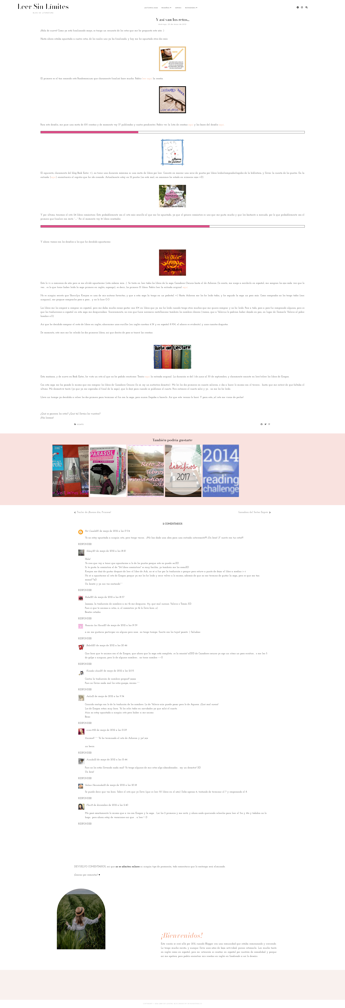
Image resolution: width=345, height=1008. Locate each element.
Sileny (89, 551)
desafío (80, 424)
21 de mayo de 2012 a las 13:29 (110, 730)
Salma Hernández (94, 785)
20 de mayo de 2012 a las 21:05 (117, 671)
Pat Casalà (90, 531)
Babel (88, 597)
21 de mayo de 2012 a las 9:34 (108, 696)
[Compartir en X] (265, 424)
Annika (90, 759)
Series (178, 8)
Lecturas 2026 (151, 8)
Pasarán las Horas (94, 625)
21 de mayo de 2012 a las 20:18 (120, 785)
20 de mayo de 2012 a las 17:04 (113, 531)
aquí (190, 125)
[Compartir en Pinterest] (269, 424)
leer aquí (147, 78)
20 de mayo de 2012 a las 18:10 (109, 551)
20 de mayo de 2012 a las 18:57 (108, 597)
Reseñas (166, 8)
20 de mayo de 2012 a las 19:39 (120, 625)
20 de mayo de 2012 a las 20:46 (110, 645)
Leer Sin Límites (43, 6)
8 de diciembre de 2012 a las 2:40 (110, 805)
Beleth (89, 645)
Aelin (89, 696)
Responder (85, 544)
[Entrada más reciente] (112, 512)
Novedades (190, 8)
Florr (89, 805)
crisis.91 (90, 730)
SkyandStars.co (194, 1003)
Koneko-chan (93, 671)
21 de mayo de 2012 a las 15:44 (110, 759)
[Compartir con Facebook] (261, 424)
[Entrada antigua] (237, 512)
